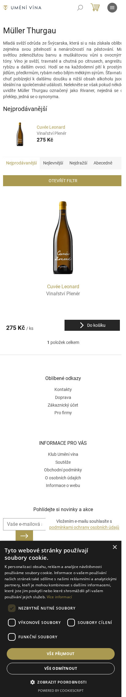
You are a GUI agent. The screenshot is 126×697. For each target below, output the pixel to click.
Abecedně (103, 162)
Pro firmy (63, 412)
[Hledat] (80, 8)
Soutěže (63, 462)
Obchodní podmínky (63, 469)
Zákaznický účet (63, 405)
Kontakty (63, 389)
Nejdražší (78, 162)
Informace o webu (63, 485)
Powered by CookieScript (60, 690)
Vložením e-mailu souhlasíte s (84, 524)
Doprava (63, 397)
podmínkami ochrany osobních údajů (84, 527)
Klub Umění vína (63, 454)
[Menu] (112, 8)
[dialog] (60, 619)
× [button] (114, 547)
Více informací (59, 596)
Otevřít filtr (63, 180)
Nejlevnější (53, 162)
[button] (61, 682)
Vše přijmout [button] (61, 653)
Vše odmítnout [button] (60, 668)
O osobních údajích (63, 477)
